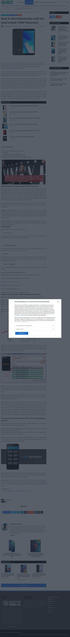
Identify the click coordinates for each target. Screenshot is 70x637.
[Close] (58, 302)
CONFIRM (21, 333)
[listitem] (35, 325)
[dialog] (35, 318)
